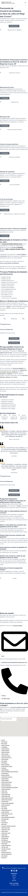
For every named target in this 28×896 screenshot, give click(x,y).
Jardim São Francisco (6, 777)
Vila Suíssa (4, 806)
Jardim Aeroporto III (6, 757)
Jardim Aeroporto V (6, 852)
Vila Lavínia (4, 761)
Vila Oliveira (4, 741)
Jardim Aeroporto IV (6, 810)
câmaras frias (23, 370)
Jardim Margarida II (6, 845)
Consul (15, 377)
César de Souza (5, 745)
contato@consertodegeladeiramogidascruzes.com (14, 662)
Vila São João (4, 847)
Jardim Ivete (4, 792)
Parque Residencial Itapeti (8, 817)
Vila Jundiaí (4, 808)
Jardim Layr (4, 791)
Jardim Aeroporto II (6, 785)
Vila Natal (3, 768)
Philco (22, 249)
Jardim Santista (5, 750)
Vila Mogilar (4, 763)
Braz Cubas (4, 743)
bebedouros (15, 371)
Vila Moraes (4, 843)
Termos (14, 877)
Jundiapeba (4, 747)
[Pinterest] (16, 870)
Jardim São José (5, 829)
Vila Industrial (4, 759)
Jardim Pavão (4, 815)
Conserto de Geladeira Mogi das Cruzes (12, 244)
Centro (3, 740)
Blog (14, 878)
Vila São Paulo (4, 801)
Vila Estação (4, 855)
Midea (7, 249)
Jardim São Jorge (5, 833)
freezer (19, 505)
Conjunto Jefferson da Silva (8, 826)
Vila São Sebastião (6, 841)
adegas (8, 306)
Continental (12, 249)
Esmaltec (18, 249)
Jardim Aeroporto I (6, 784)
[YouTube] (14, 870)
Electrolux (25, 375)
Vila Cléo (3, 820)
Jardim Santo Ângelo (6, 799)
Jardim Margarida (5, 794)
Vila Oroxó (4, 857)
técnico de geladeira (18, 368)
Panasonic (20, 247)
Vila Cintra (4, 824)
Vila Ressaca (4, 840)
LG (11, 377)
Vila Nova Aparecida (6, 854)
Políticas (14, 875)
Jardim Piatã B (5, 780)
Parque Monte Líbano (6, 766)
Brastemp (2, 377)
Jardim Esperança (5, 789)
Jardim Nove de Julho (6, 813)
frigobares (9, 373)
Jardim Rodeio (5, 769)
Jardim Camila (4, 754)
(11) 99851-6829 (5, 698)
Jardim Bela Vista (5, 796)
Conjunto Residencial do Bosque (9, 771)
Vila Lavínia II (4, 822)
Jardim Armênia (5, 748)
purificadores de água (5, 371)
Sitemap (14, 880)
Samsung (8, 377)
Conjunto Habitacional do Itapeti (9, 787)
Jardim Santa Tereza (6, 782)
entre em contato (17, 625)
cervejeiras (3, 373)
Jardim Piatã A (5, 778)
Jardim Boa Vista (5, 827)
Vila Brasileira (4, 838)
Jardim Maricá (4, 773)
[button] (1, 319)
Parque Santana (5, 764)
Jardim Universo (5, 752)
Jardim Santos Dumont (7, 798)
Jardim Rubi (4, 834)
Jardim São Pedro (5, 756)
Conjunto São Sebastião (7, 803)
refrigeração (3, 505)
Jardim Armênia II (5, 805)
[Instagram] (11, 870)
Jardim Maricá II (5, 836)
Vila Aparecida (5, 819)
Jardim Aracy (4, 831)
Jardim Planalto (5, 812)
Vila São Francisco (6, 849)
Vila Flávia (3, 850)
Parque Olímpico (5, 775)
